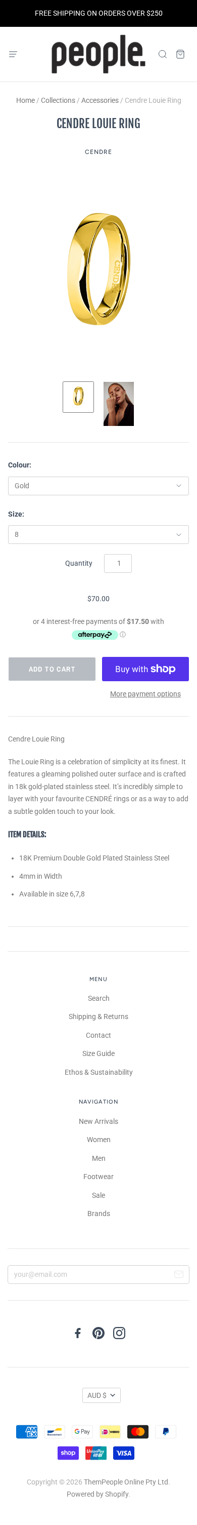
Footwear (98, 1176)
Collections (58, 100)
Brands (98, 1213)
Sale (98, 1195)
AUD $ (97, 1395)
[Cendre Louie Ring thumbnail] (78, 397)
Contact (98, 1035)
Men (99, 1158)
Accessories (100, 100)
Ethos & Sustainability (99, 1072)
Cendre (98, 151)
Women (99, 1140)
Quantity (78, 563)
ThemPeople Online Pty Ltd (126, 1482)
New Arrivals (98, 1121)
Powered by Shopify (97, 1494)
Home (25, 100)
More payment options (145, 694)
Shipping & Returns (98, 1016)
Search (99, 998)
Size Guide (98, 1053)
